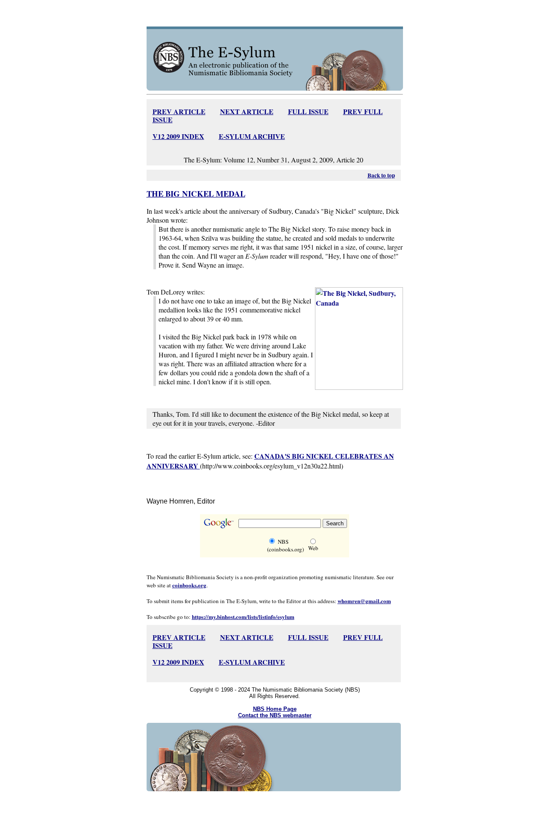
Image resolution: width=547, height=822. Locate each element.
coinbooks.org (189, 585)
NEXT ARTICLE (247, 111)
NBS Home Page (275, 709)
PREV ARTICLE (179, 111)
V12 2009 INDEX (178, 136)
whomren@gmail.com (364, 601)
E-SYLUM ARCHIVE (252, 136)
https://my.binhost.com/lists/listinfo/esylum (243, 617)
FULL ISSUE (308, 111)
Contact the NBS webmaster (275, 715)
